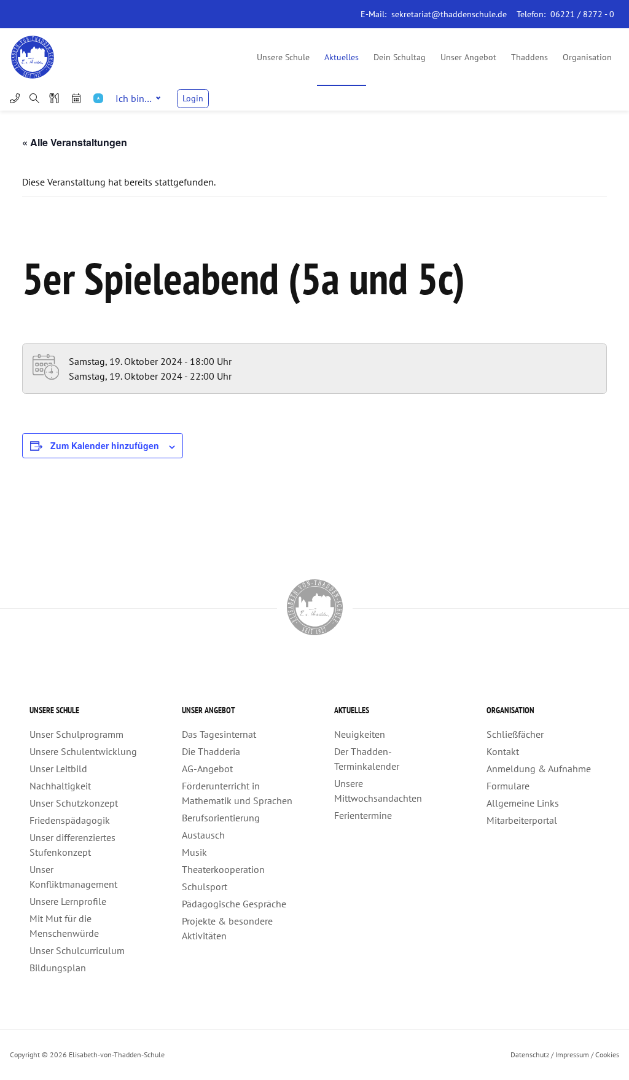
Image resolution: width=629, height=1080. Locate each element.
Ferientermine (363, 815)
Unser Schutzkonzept (73, 803)
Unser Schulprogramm (76, 734)
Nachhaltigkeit (60, 786)
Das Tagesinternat (219, 734)
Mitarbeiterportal (521, 820)
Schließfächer (515, 734)
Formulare (507, 786)
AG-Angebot (207, 768)
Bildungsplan (57, 967)
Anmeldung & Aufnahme (538, 768)
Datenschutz (529, 1054)
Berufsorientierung (221, 818)
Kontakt (502, 751)
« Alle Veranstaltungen (74, 142)
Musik (194, 852)
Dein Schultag (399, 57)
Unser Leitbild (58, 768)
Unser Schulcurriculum (77, 950)
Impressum (572, 1054)
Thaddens (529, 57)
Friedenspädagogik (69, 820)
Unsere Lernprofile (67, 901)
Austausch (203, 835)
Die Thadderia (211, 751)
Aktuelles (341, 57)
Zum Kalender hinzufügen (104, 445)
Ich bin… (133, 98)
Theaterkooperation (223, 869)
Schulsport (204, 886)
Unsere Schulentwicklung (83, 751)
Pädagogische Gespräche (234, 904)
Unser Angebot (468, 57)
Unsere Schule (283, 57)
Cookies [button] (607, 1054)
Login (192, 98)
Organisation (587, 57)
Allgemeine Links (522, 803)
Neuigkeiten (359, 734)
